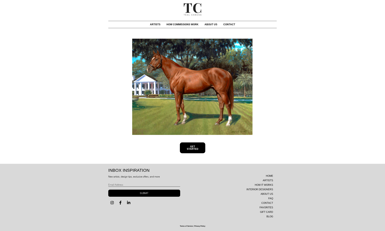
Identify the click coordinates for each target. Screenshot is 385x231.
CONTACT (229, 24)
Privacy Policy (199, 226)
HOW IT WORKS (264, 185)
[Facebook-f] (120, 202)
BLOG (269, 216)
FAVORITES (266, 207)
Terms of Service (186, 226)
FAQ (270, 198)
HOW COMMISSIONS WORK (182, 24)
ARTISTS (155, 24)
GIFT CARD (266, 212)
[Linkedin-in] (128, 202)
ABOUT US (211, 24)
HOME (269, 176)
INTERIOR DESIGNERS (259, 189)
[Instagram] (112, 202)
